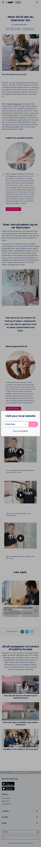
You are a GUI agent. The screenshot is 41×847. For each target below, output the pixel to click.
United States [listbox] (10, 424)
